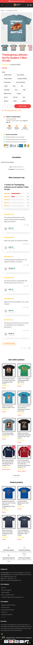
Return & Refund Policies (7, 609)
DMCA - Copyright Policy (7, 595)
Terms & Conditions (6, 590)
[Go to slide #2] (13, 48)
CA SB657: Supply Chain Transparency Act (12, 597)
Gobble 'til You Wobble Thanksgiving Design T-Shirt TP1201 (23, 380)
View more (16, 475)
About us (3, 587)
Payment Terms (5, 607)
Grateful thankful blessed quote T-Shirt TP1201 (23, 503)
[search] (28, 5)
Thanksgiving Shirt (11, 10)
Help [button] (30, 642)
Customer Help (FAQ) (6, 614)
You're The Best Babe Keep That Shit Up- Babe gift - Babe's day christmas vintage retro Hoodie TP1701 (24, 464)
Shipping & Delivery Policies (8, 605)
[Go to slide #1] (5, 48)
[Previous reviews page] (21, 348)
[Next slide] (29, 28)
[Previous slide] (3, 28)
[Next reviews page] (29, 348)
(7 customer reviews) (14, 64)
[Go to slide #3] (22, 48)
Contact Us (4, 612)
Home (2, 10)
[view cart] (31, 5)
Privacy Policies (5, 592)
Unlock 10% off (3, 637)
